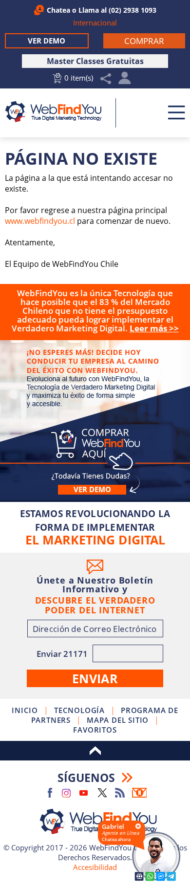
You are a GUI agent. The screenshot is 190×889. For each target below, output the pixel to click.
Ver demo (92, 489)
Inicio (25, 710)
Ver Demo (46, 40)
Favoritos (94, 730)
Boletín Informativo (139, 792)
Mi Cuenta (124, 80)
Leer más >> (154, 328)
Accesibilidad (95, 867)
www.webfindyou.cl (40, 221)
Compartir (105, 78)
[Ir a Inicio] (57, 112)
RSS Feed (120, 792)
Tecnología (79, 710)
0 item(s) (78, 78)
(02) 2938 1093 (132, 10)
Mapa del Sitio (118, 720)
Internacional (95, 22)
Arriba (95, 750)
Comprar (95, 413)
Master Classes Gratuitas (95, 61)
